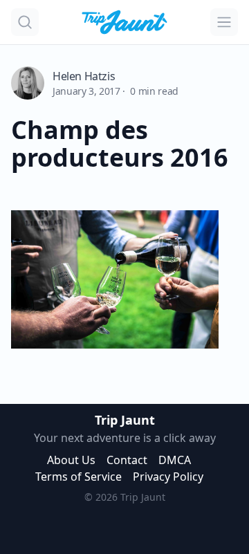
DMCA (174, 460)
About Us (71, 460)
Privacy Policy (168, 476)
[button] (25, 22)
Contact (127, 460)
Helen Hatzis (84, 76)
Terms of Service (78, 476)
